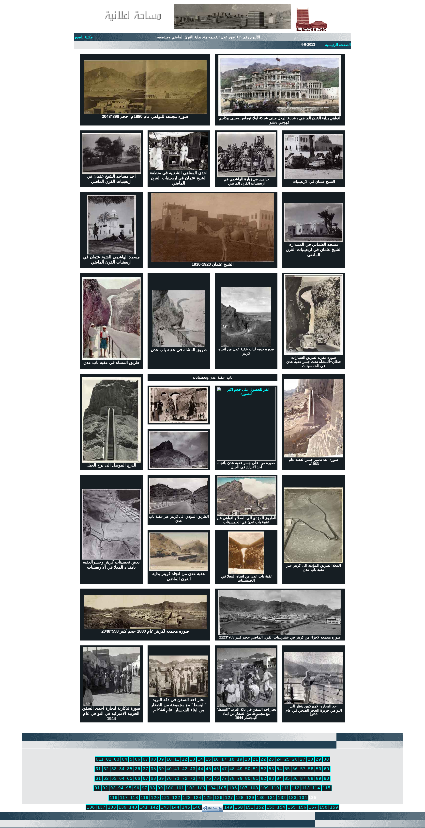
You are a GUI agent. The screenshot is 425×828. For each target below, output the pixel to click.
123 (187, 797)
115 (327, 787)
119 (145, 797)
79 (240, 778)
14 (200, 759)
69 (161, 778)
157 (313, 807)
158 (323, 807)
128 (240, 797)
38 (153, 768)
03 (117, 759)
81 (255, 778)
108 (254, 787)
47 (224, 768)
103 (201, 787)
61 (98, 778)
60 (326, 768)
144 (175, 807)
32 (106, 768)
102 (191, 787)
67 (145, 778)
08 (153, 759)
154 (281, 807)
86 (295, 778)
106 (233, 787)
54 (279, 768)
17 (224, 759)
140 (133, 807)
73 (193, 778)
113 (306, 787)
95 (129, 787)
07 (145, 759)
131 (271, 797)
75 (208, 778)
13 (192, 759)
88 (311, 778)
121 (166, 797)
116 (114, 797)
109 (265, 787)
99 (160, 787)
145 (186, 807)
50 (248, 768)
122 (176, 797)
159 (334, 807)
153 (271, 807)
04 (124, 759)
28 (310, 759)
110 (275, 787)
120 (155, 797)
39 (161, 768)
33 (114, 768)
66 (137, 778)
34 (122, 768)
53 (271, 768)
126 (218, 797)
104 (212, 787)
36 (137, 768)
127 (229, 797)
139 (123, 807)
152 (260, 807)
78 (232, 778)
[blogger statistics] (212, 810)
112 (296, 787)
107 (244, 787)
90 (326, 778)
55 (287, 768)
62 (106, 778)
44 (200, 768)
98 (152, 787)
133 (292, 797)
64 (122, 778)
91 (97, 787)
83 (271, 778)
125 (208, 797)
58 (311, 768)
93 (113, 787)
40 (169, 768)
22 (263, 759)
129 (250, 797)
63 (114, 778)
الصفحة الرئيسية (338, 45)
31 (98, 768)
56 (295, 768)
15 (208, 759)
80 (248, 778)
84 (279, 778)
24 (279, 759)
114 (316, 787)
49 (240, 768)
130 (261, 797)
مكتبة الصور (83, 37)
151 (249, 807)
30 (326, 759)
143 (165, 807)
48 (232, 768)
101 (180, 787)
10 (169, 759)
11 (177, 759)
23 (271, 759)
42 (185, 768)
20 (247, 759)
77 (224, 778)
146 (197, 807)
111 (285, 787)
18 (232, 759)
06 (137, 759)
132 (282, 797)
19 (240, 759)
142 (154, 807)
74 (200, 778)
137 (101, 807)
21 (255, 759)
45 (208, 768)
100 (170, 787)
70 (169, 778)
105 (222, 787)
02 (109, 759)
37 (145, 768)
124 (197, 797)
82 (263, 778)
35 (130, 768)
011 (100, 759)
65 (130, 778)
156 (302, 807)
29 (318, 759)
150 (239, 807)
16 (216, 759)
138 (112, 807)
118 (134, 797)
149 (228, 807)
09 (161, 759)
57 (303, 768)
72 (185, 778)
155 (292, 807)
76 (216, 778)
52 (263, 768)
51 (255, 768)
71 (177, 778)
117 (124, 797)
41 (177, 768)
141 (144, 807)
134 (303, 797)
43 (193, 768)
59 (318, 768)
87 (303, 778)
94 (121, 787)
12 (184, 759)
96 (136, 787)
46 (216, 768)
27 (302, 759)
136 (91, 807)
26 (295, 759)
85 (287, 778)
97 (144, 787)
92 (105, 787)
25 (287, 759)
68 (153, 778)
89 (318, 778)
